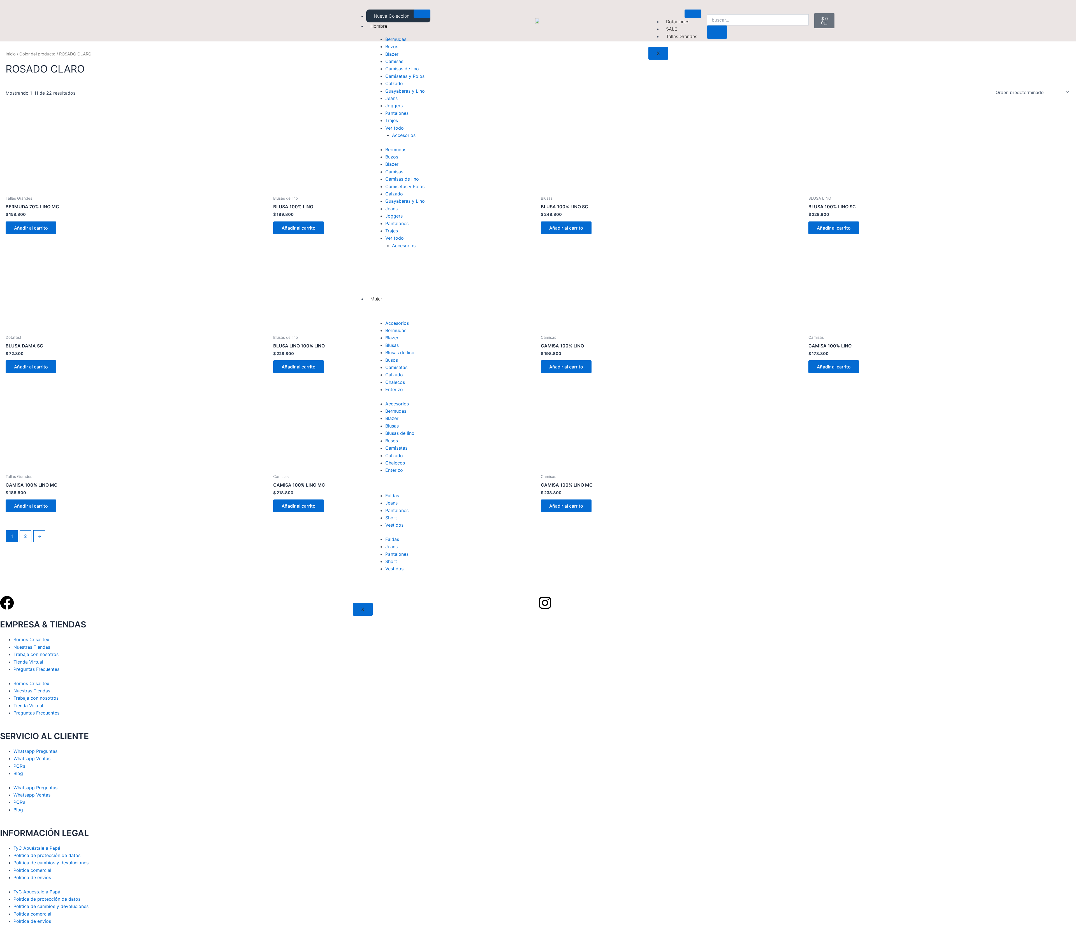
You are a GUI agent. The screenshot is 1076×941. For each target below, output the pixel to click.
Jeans (391, 98)
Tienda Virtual (28, 662)
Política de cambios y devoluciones (51, 862)
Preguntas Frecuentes (36, 669)
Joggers (394, 105)
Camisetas (396, 367)
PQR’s (19, 766)
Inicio (11, 54)
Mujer (376, 299)
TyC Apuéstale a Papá (36, 848)
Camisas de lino (402, 68)
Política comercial (32, 870)
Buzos (391, 46)
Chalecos (395, 382)
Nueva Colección (391, 16)
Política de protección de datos (46, 855)
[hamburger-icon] (422, 14)
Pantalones (397, 113)
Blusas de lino (399, 352)
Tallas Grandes (681, 36)
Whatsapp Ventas (31, 758)
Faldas (392, 495)
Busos (391, 360)
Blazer (391, 54)
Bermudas (395, 39)
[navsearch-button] (710, 8)
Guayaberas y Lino (405, 91)
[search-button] (717, 32)
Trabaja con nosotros (36, 654)
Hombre (378, 26)
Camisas (394, 61)
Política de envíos (32, 877)
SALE (671, 29)
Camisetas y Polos (405, 76)
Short (391, 517)
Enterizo (394, 389)
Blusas (392, 345)
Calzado (394, 83)
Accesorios (404, 135)
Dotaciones (677, 21)
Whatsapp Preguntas (35, 751)
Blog (18, 773)
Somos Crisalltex (31, 639)
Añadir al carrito (31, 228)
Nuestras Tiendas (31, 647)
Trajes (391, 120)
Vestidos (394, 525)
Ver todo (394, 128)
